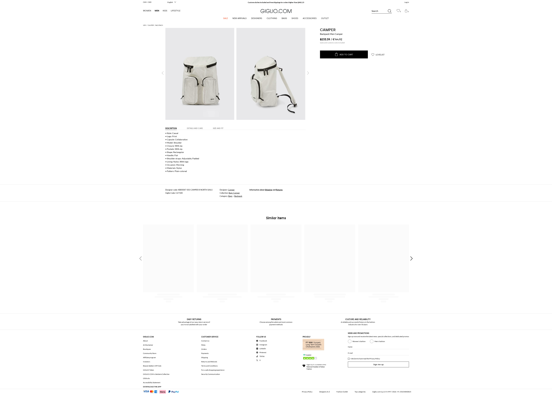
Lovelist (380, 55)
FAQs (203, 345)
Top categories (360, 392)
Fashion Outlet (342, 392)
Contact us (205, 341)
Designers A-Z (324, 392)
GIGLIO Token (148, 370)
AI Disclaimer (148, 345)
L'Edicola (146, 378)
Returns (279, 190)
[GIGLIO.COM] (276, 11)
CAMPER (328, 29)
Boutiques (147, 349)
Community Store (149, 353)
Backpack (238, 196)
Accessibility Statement (151, 382)
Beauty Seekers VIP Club (152, 366)
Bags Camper (234, 193)
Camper (231, 190)
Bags (230, 196)
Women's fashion (359, 341)
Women (147, 10)
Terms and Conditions (209, 366)
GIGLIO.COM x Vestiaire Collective (156, 374)
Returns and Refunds (209, 362)
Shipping (268, 190)
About (145, 341)
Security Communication (210, 374)
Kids (165, 10)
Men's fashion (379, 341)
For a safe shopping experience (212, 370)
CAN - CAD (147, 2)
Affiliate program (149, 357)
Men (157, 10)
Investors (146, 362)
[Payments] (162, 391)
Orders (204, 349)
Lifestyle (175, 10)
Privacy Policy (374, 359)
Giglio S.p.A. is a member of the (316, 367)
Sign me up (378, 364)
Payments (205, 353)
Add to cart (346, 54)
